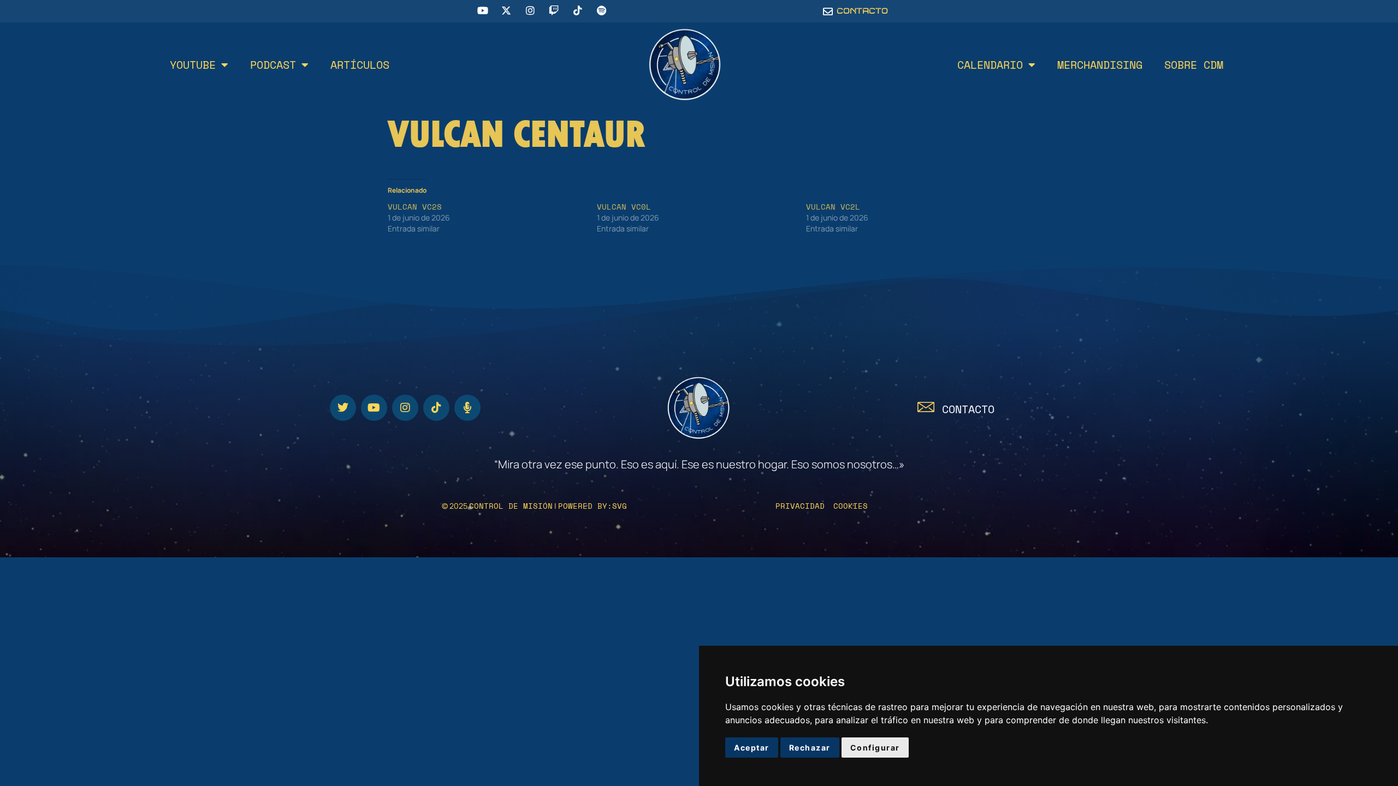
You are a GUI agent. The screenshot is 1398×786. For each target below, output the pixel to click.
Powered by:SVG (592, 505)
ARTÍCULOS (359, 65)
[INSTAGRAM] (405, 408)
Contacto (968, 409)
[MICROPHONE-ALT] (467, 408)
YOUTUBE (193, 65)
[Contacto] (925, 406)
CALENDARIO (990, 65)
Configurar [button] (875, 747)
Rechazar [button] (810, 747)
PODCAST (273, 65)
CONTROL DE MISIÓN (511, 505)
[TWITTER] (343, 408)
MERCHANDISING (1099, 65)
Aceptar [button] (751, 747)
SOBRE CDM (1193, 65)
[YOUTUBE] (374, 408)
